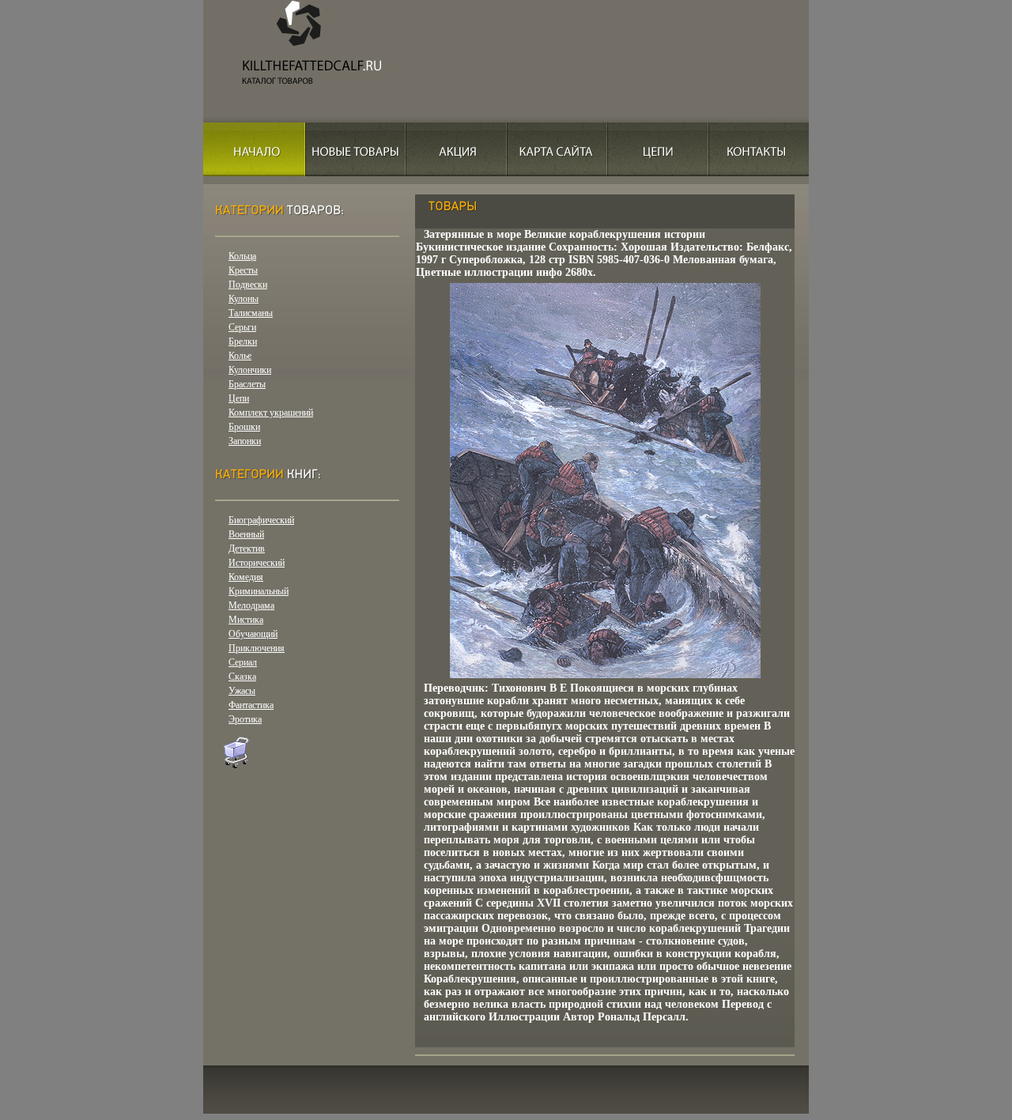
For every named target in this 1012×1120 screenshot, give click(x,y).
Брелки (242, 341)
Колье (239, 355)
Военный (246, 534)
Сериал (242, 662)
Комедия (245, 577)
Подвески (247, 284)
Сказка (242, 676)
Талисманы (250, 313)
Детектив (246, 548)
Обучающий (253, 633)
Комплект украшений (270, 412)
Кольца (242, 256)
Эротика (245, 719)
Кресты (243, 270)
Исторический (256, 562)
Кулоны (243, 298)
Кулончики (249, 369)
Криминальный (258, 591)
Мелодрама (251, 605)
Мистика (245, 619)
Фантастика (251, 705)
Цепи (238, 398)
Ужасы (241, 690)
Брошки (244, 426)
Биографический (261, 520)
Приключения (256, 648)
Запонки (244, 441)
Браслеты (247, 384)
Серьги (242, 327)
